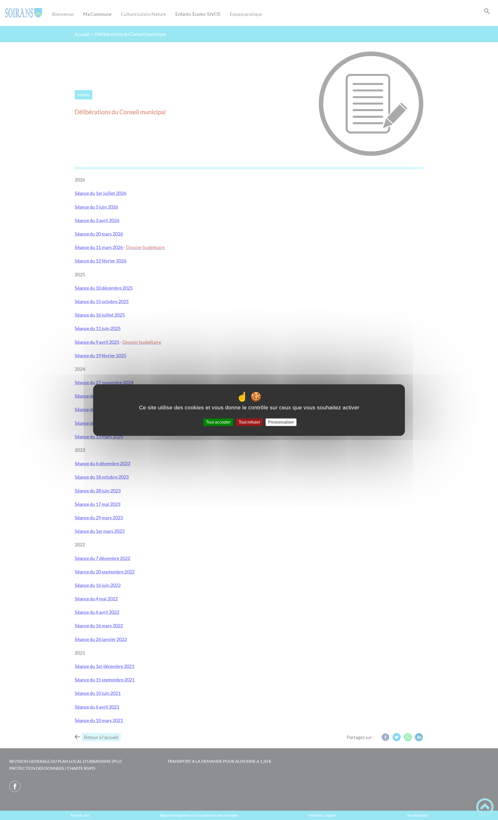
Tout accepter (218, 422)
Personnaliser (281, 422)
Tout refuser (249, 422)
